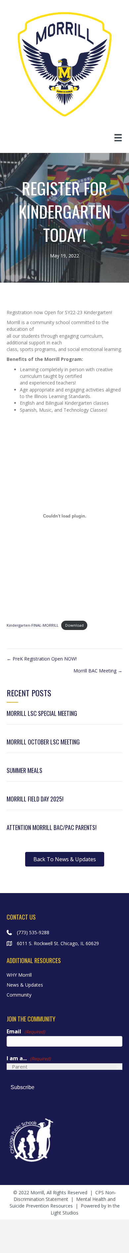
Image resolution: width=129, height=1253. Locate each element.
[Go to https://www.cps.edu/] (64, 1139)
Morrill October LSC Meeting (43, 741)
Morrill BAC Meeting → (97, 670)
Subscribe (22, 1087)
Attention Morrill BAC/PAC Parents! (52, 827)
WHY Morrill (19, 975)
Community (19, 995)
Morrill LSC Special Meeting (42, 713)
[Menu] (118, 137)
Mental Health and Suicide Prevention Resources (63, 1202)
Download (74, 625)
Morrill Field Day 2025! (35, 799)
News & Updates (25, 985)
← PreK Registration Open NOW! (42, 659)
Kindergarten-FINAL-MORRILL (33, 625)
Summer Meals (24, 770)
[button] (64, 859)
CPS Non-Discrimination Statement (65, 1195)
